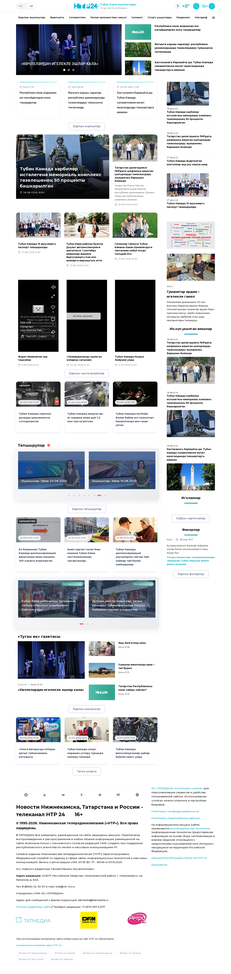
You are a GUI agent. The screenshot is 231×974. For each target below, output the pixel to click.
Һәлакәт (137, 17)
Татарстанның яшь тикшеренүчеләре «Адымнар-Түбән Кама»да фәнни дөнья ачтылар (191, 561)
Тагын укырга (86, 771)
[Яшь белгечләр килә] (102, 648)
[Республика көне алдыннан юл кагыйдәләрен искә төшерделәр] (138, 32)
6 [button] (94, 495)
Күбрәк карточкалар (190, 518)
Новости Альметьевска (98, 953)
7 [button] (99, 495)
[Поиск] (196, 6)
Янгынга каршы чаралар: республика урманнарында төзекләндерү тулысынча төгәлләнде (184, 48)
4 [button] (84, 495)
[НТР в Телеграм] (99, 794)
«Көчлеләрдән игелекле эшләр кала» (51, 690)
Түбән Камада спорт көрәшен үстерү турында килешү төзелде (85, 753)
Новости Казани (65, 953)
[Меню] (212, 6)
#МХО (170, 286)
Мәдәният (183, 17)
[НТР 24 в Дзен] (137, 794)
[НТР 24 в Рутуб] (118, 794)
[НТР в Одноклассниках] (81, 794)
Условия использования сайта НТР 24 (39, 945)
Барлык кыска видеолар (86, 373)
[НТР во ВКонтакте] (63, 794)
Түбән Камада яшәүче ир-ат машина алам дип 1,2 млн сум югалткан (85, 417)
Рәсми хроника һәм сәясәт (108, 17)
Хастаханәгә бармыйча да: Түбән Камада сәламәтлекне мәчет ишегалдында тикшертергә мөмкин (184, 66)
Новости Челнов (131, 953)
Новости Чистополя (31, 959)
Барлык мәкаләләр (86, 709)
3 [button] (78, 495)
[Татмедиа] (33, 920)
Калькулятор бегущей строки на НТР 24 (179, 858)
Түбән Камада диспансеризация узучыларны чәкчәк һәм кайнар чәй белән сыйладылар (132, 557)
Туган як (22, 684)
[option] (32, 17)
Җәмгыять (57, 17)
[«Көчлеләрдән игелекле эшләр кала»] (51, 660)
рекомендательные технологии (190, 828)
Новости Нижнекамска (33, 953)
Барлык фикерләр (191, 574)
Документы (159, 864)
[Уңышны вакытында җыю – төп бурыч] (102, 670)
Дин (215, 17)
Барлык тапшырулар (86, 509)
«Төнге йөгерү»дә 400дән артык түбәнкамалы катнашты (37, 753)
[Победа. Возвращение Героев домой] (191, 235)
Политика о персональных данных (175, 818)
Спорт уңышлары (160, 17)
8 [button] (104, 495)
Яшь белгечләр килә (132, 643)
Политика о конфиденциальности (175, 811)
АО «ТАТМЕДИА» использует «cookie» (177, 788)
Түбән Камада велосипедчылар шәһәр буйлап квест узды (133, 753)
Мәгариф (201, 17)
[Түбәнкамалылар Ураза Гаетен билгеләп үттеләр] (122, 599)
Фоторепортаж (72, 584)
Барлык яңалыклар (31, 17)
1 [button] (68, 495)
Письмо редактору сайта (33, 906)
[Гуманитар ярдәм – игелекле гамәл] (191, 267)
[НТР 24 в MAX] (26, 794)
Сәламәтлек (77, 17)
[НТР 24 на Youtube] (44, 794)
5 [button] (89, 495)
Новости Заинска (63, 959)
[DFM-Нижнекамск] (88, 920)
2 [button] (73, 495)
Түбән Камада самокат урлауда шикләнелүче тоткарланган (35, 417)
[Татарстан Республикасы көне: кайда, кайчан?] (102, 692)
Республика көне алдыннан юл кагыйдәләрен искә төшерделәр (38, 97)
